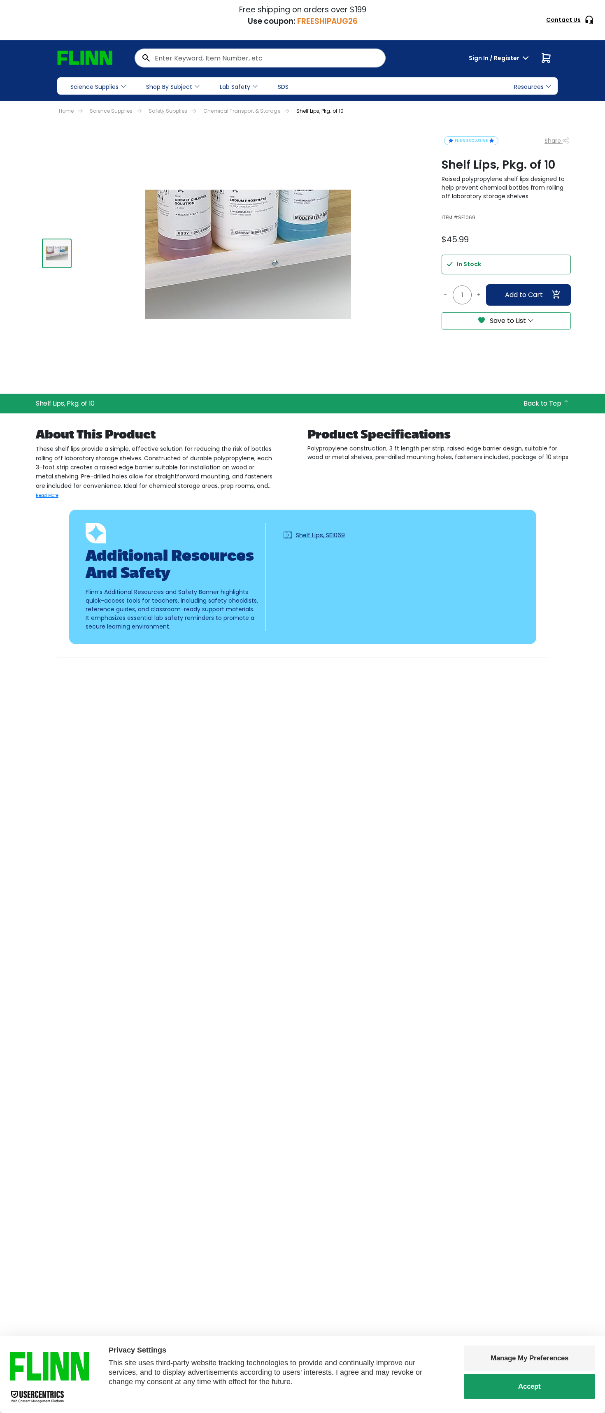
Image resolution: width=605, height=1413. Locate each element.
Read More (47, 495)
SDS (283, 87)
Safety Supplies (168, 110)
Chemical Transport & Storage (241, 110)
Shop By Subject (169, 87)
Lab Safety (235, 87)
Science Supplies (94, 87)
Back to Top (543, 403)
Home (66, 110)
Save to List (508, 320)
